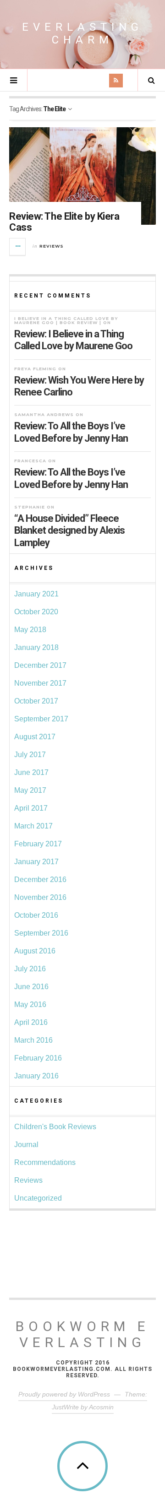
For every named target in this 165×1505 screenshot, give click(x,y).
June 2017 (31, 772)
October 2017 (36, 701)
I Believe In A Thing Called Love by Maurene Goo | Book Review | (66, 320)
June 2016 (31, 987)
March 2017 (33, 826)
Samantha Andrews (44, 414)
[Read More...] (18, 246)
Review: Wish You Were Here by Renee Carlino (79, 386)
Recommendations (45, 1162)
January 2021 (36, 594)
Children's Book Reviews (55, 1127)
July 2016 (30, 969)
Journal (26, 1144)
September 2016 (41, 933)
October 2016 (36, 915)
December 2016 (40, 879)
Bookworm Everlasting (83, 1334)
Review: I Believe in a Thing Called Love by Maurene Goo (73, 340)
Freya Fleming (35, 368)
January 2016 (36, 1076)
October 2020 (36, 612)
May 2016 (30, 1004)
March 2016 (33, 1040)
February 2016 (38, 1058)
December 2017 (40, 665)
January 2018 (36, 647)
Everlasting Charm (82, 33)
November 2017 (40, 683)
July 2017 (30, 754)
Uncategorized (38, 1198)
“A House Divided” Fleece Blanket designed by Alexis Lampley (69, 530)
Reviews (51, 246)
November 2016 (40, 897)
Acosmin (101, 1407)
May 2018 (30, 629)
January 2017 (36, 862)
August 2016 (34, 951)
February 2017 (38, 844)
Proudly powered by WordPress (64, 1394)
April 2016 (31, 1022)
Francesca (30, 460)
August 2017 (34, 737)
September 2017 (41, 719)
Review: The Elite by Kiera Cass (64, 222)
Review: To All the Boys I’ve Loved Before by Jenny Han (71, 432)
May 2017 (30, 790)
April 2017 (31, 808)
